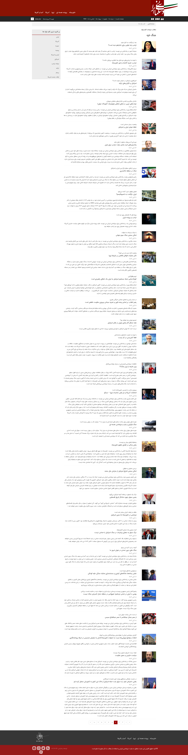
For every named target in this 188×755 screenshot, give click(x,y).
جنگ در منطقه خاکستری (128, 171)
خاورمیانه (153, 738)
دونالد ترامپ (55, 64)
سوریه (57, 46)
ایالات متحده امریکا (53, 77)
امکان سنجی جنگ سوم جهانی (126, 235)
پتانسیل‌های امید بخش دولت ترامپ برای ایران (120, 145)
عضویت (105, 19)
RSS (85, 19)
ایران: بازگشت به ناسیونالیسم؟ (126, 194)
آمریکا (57, 41)
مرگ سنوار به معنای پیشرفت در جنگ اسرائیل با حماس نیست (115, 532)
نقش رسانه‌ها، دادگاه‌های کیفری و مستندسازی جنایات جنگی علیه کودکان (112, 573)
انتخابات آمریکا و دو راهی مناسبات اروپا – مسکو (120, 392)
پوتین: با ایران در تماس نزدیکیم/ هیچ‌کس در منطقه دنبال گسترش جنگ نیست (109, 594)
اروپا (134, 738)
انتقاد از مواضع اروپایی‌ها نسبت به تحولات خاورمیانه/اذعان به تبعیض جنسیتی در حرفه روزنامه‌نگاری (103, 638)
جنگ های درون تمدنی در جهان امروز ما (123, 550)
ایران (57, 37)
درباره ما (111, 19)
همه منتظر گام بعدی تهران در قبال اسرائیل (122, 323)
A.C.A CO (54, 748)
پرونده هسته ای (143, 738)
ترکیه (57, 68)
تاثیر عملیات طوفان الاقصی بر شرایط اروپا (122, 255)
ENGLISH (38, 19)
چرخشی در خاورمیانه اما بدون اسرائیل (123, 515)
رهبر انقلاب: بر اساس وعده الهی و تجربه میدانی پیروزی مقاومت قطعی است (110, 302)
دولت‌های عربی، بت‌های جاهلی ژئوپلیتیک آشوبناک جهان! (116, 104)
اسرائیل (57, 59)
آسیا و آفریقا (122, 738)
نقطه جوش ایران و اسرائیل (127, 127)
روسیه (57, 50)
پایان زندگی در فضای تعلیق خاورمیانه (124, 445)
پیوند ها (98, 19)
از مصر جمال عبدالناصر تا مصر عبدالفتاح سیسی (120, 617)
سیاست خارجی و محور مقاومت (125, 655)
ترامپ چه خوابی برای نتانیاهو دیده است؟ (122, 45)
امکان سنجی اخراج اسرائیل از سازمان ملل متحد (120, 471)
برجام (57, 73)
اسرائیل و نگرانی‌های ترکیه (127, 83)
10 (94, 722)
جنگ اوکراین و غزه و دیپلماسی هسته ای (122, 424)
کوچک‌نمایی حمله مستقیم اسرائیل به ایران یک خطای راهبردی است (113, 279)
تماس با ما (91, 19)
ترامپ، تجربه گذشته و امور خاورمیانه (124, 63)
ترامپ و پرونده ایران (129, 217)
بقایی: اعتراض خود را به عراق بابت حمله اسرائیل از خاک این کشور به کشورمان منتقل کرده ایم (105, 681)
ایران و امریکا (55, 55)
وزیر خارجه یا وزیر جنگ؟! (128, 366)
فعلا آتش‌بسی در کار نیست (127, 337)
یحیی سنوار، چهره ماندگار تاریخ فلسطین (123, 497)
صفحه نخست (120, 19)
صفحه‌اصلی (151, 24)
